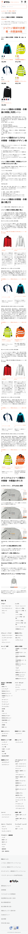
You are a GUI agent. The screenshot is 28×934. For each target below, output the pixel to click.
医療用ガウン (19, 783)
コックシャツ (5, 733)
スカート (4, 826)
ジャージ (3, 812)
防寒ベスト (4, 727)
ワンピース (4, 828)
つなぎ (17, 667)
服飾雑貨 (4, 849)
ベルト (3, 846)
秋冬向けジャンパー (6, 693)
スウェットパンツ (6, 642)
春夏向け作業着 (18, 646)
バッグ (3, 837)
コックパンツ (19, 733)
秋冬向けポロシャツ (6, 718)
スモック (18, 670)
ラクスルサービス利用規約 (8, 894)
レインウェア (5, 688)
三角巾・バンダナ (6, 749)
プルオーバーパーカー (7, 635)
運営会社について (6, 885)
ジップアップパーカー (7, 637)
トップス (17, 603)
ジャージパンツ (5, 817)
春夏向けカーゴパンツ (21, 672)
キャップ (4, 648)
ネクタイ (4, 844)
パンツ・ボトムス (19, 682)
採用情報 (3, 890)
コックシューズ (19, 742)
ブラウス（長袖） (20, 620)
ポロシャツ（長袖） (20, 608)
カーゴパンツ (5, 699)
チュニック (18, 768)
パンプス (18, 826)
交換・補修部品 (5, 851)
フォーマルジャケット (7, 608)
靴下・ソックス (19, 828)
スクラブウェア (5, 762)
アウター (3, 603)
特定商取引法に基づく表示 (8, 898)
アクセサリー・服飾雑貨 (7, 835)
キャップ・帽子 (5, 646)
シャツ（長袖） (19, 614)
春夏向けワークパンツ (21, 678)
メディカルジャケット (21, 766)
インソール (4, 722)
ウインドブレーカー (6, 606)
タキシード (4, 610)
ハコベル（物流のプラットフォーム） (11, 867)
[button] (2, 56)
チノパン (18, 687)
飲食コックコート (5, 731)
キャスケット (5, 744)
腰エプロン (18, 637)
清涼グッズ (4, 842)
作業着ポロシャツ (20, 629)
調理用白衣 (4, 735)
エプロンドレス (19, 640)
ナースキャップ (19, 803)
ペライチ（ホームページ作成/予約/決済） (12, 875)
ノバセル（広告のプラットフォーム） (11, 863)
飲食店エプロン (18, 633)
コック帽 (4, 753)
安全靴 (3, 708)
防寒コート (4, 686)
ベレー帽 (4, 746)
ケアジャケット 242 (6, 297)
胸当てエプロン (19, 635)
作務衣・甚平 (18, 812)
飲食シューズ (18, 739)
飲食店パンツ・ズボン (20, 731)
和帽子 (3, 751)
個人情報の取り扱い (6, 906)
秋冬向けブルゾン (6, 691)
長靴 (3, 711)
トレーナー (4, 640)
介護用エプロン (19, 793)
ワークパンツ (5, 701)
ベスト (3, 612)
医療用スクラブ (5, 760)
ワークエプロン (5, 706)
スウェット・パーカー (6, 633)
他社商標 (3, 919)
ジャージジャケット (6, 814)
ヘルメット (4, 713)
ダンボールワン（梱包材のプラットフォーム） (13, 871)
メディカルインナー (20, 808)
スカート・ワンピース (6, 824)
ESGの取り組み (5, 923)
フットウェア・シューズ (20, 824)
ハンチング (4, 742)
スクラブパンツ (5, 764)
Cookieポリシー (5, 914)
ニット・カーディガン (21, 626)
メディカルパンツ (20, 774)
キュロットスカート (6, 831)
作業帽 (3, 724)
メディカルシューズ (20, 797)
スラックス (18, 685)
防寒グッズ (4, 839)
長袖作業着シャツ (6, 720)
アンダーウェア (5, 704)
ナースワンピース (20, 806)
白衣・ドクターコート (21, 763)
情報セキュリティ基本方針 (8, 910)
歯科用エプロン (19, 795)
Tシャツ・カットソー (21, 606)
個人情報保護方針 (6, 902)
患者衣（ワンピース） (21, 780)
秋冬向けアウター (6, 715)
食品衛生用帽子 (5, 756)
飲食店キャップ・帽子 (6, 739)
